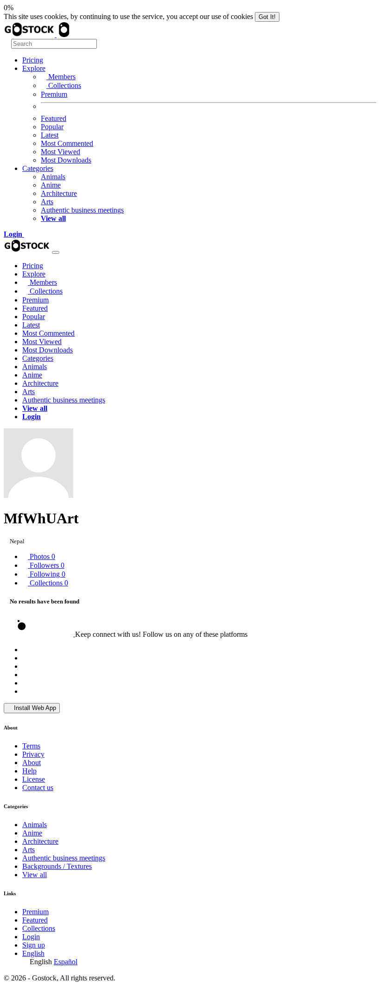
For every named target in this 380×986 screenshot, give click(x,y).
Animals (53, 177)
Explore (33, 68)
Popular (52, 127)
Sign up (33, 945)
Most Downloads (66, 160)
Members (61, 77)
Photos (41, 556)
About (31, 762)
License (33, 779)
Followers (46, 565)
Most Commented (67, 143)
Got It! (267, 16)
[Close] (55, 252)
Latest (49, 135)
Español (65, 962)
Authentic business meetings (82, 210)
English (33, 953)
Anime (51, 185)
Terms (31, 746)
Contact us (37, 787)
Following (46, 574)
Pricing (32, 60)
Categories (37, 168)
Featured (53, 118)
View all (34, 875)
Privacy (33, 754)
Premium (54, 94)
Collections (63, 85)
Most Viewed (60, 152)
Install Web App (34, 707)
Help (29, 771)
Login (31, 937)
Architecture (59, 193)
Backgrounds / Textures (57, 866)
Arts (47, 202)
